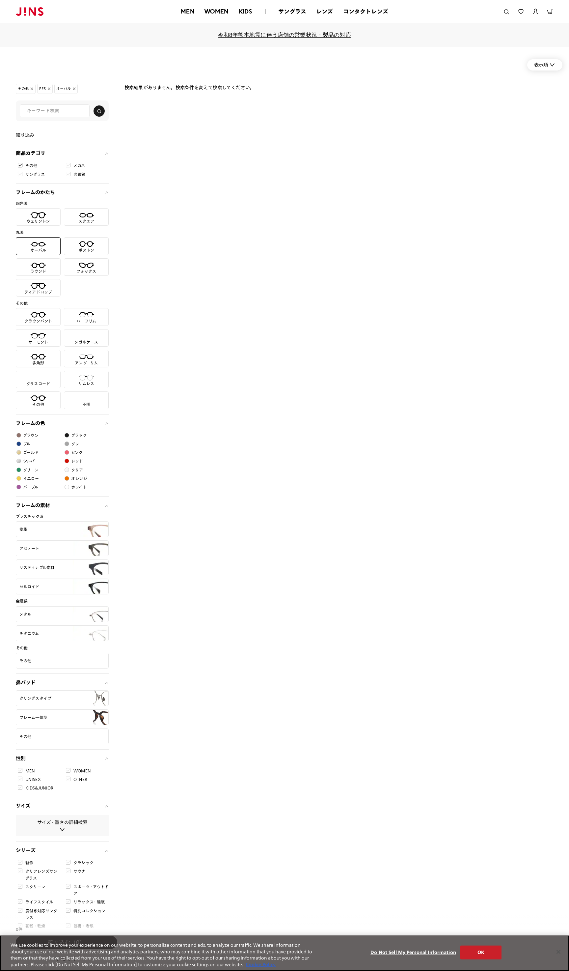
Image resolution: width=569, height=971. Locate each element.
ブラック (79, 435)
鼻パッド (26, 682)
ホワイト (79, 487)
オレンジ (79, 478)
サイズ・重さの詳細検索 (62, 822)
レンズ (324, 11)
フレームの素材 (33, 505)
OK (480, 952)
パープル (31, 487)
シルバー (31, 461)
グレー (77, 444)
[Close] (558, 952)
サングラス (292, 11)
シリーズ (26, 850)
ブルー (28, 444)
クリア (77, 470)
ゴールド (31, 452)
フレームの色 (30, 423)
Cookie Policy (261, 964)
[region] (284, 953)
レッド (77, 461)
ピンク (77, 452)
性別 (21, 758)
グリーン (31, 470)
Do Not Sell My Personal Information (413, 952)
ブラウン (31, 435)
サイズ (23, 805)
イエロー (31, 478)
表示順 (541, 64)
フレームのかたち (35, 192)
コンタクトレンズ (365, 11)
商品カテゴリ (30, 153)
